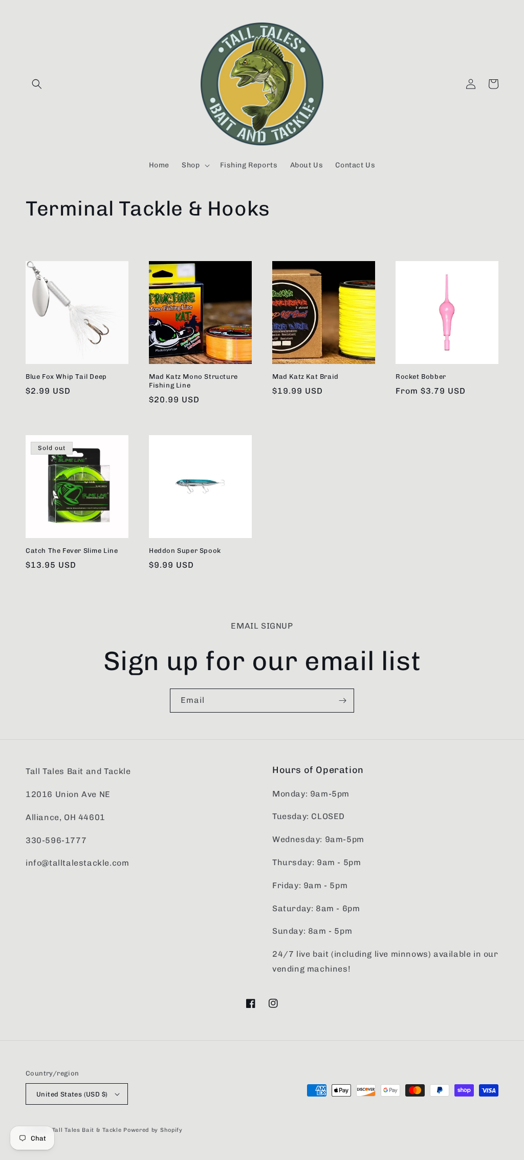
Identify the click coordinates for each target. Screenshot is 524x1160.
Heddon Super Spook (185, 550)
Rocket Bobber (421, 376)
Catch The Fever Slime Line (72, 550)
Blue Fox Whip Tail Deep (66, 376)
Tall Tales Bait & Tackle (87, 1130)
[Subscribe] (342, 701)
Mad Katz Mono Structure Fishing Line (193, 381)
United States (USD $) (71, 1094)
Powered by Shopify (153, 1130)
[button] (37, 84)
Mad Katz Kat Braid (305, 376)
